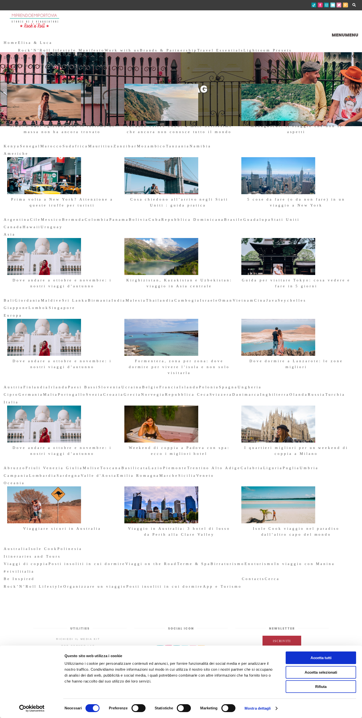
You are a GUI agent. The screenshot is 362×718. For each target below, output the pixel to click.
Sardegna (69, 476)
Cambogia (187, 300)
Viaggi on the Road (151, 564)
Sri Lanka (75, 300)
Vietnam (243, 300)
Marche (168, 476)
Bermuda (73, 220)
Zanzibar (125, 146)
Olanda (298, 394)
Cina (260, 300)
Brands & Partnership (168, 50)
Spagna (228, 387)
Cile (35, 220)
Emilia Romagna (138, 476)
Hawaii (32, 227)
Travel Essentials (220, 50)
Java (272, 300)
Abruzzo (15, 468)
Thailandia (160, 300)
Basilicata (134, 468)
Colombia (97, 220)
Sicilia (187, 476)
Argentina (17, 220)
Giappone (16, 308)
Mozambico (151, 146)
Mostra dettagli (258, 708)
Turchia (335, 394)
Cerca (272, 579)
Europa (66, 65)
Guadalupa (257, 220)
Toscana (110, 468)
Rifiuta (321, 686)
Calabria (252, 468)
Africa (12, 65)
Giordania (28, 300)
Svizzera (221, 394)
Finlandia (36, 387)
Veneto (205, 476)
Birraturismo (227, 564)
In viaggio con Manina (304, 564)
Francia (169, 387)
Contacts (253, 579)
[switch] (139, 708)
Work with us (122, 50)
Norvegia (153, 394)
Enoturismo (260, 564)
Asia (51, 65)
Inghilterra (274, 394)
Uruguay (52, 227)
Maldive (51, 300)
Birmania (100, 300)
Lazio (155, 468)
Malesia (136, 300)
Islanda (189, 387)
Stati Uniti (285, 220)
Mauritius (101, 146)
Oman (225, 300)
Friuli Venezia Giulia (54, 468)
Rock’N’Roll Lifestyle (33, 586)
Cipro (11, 394)
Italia (83, 65)
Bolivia (138, 220)
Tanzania (178, 146)
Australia (16, 549)
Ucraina (131, 387)
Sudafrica (75, 146)
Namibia (200, 146)
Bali (9, 300)
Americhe (33, 65)
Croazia (113, 394)
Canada (13, 227)
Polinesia (69, 549)
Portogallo (72, 394)
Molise (91, 468)
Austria (13, 387)
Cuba (155, 220)
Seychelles (292, 300)
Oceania (101, 65)
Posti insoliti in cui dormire (87, 564)
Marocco (51, 146)
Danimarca (246, 394)
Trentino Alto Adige (214, 468)
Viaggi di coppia (26, 564)
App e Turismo (222, 586)
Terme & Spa (194, 564)
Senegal (30, 146)
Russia (316, 394)
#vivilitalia (19, 571)
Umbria (309, 468)
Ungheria (250, 387)
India (119, 300)
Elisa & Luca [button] (35, 43)
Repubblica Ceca (187, 394)
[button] (345, 35)
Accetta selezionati (321, 672)
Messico (51, 220)
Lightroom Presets (268, 50)
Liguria (273, 468)
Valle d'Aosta (99, 476)
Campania (16, 476)
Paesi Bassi (83, 387)
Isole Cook (43, 549)
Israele (209, 300)
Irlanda (58, 387)
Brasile (233, 220)
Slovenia (109, 387)
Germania (30, 394)
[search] (282, 579)
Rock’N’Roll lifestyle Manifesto (61, 50)
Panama (119, 220)
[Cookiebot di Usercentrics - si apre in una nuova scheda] (31, 708)
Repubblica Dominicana (192, 220)
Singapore (62, 308)
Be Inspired (19, 579)
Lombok (39, 308)
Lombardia (43, 476)
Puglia (291, 468)
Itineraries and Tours (32, 556)
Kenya (12, 146)
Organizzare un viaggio (94, 586)
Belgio (151, 387)
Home (11, 43)
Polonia (209, 387)
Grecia (132, 394)
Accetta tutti (321, 658)
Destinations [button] (20, 58)
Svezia (94, 394)
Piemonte (175, 468)
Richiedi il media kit (78, 639)
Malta (50, 394)
